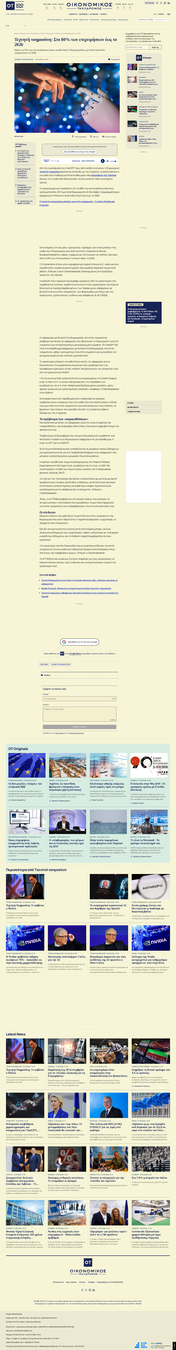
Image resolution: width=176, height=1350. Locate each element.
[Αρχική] (15, 5)
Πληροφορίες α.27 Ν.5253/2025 (110, 1282)
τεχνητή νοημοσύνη (50, 171)
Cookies (91, 1282)
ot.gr (15, 33)
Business (83, 14)
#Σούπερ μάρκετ (54, 20)
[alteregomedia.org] (141, 1347)
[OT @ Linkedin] (168, 3)
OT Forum (149, 3)
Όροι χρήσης (71, 1282)
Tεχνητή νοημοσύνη (33, 33)
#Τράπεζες (95, 20)
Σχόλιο (45, 704)
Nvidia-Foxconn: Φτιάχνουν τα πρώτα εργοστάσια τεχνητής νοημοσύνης (76, 588)
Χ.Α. (7, 25)
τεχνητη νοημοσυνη (60, 664)
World (104, 14)
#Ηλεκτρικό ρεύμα (109, 20)
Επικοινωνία (58, 1282)
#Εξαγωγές (123, 20)
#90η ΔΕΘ (67, 20)
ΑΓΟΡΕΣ (130, 403)
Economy (94, 14)
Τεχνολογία (21, 33)
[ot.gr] (89, 9)
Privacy (82, 1282)
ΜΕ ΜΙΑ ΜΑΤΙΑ (132, 407)
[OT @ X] (161, 3)
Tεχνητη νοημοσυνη (24, 59)
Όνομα (45, 694)
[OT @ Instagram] (165, 3)
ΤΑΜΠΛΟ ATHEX (133, 411)
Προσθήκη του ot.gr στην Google (81, 152)
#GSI (75, 20)
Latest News (15, 1034)
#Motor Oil (83, 20)
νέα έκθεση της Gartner (103, 175)
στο (73, 653)
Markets (73, 14)
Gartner (44, 664)
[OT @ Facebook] (157, 3)
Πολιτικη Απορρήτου (76, 733)
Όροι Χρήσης (59, 733)
